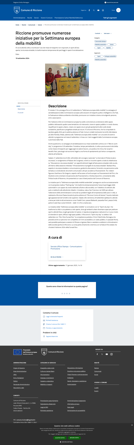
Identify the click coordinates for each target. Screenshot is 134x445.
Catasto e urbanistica (47, 381)
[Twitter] (93, 10)
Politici (15, 381)
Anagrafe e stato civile (47, 368)
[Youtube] (97, 10)
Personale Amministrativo (21, 384)
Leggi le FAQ (44, 407)
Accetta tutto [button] (60, 438)
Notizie (96, 368)
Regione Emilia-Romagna (21, 2)
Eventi (96, 391)
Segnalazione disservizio (47, 404)
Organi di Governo (19, 368)
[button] (67, 442)
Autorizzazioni (71, 384)
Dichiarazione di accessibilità (76, 410)
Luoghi (96, 388)
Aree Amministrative (19, 371)
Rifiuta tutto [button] (74, 438)
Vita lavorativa (44, 374)
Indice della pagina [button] (23, 103)
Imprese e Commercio (47, 378)
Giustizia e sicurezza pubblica (76, 371)
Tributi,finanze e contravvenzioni (77, 374)
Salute (40, 25)
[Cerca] (118, 10)
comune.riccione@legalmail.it (25, 420)
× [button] (132, 425)
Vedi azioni (107, 33)
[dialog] (67, 434)
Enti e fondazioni (18, 378)
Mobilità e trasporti (46, 384)
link (84, 434)
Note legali (70, 407)
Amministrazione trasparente (76, 401)
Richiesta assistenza (46, 410)
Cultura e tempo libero (47, 371)
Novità (24, 25)
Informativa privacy (73, 404)
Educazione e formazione (75, 368)
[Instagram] (102, 10)
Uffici (15, 374)
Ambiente (70, 378)
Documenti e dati (18, 388)
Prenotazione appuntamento (49, 401)
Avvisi (96, 374)
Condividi (97, 33)
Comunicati (31, 25)
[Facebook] (88, 10)
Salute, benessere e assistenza (76, 381)
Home (17, 25)
